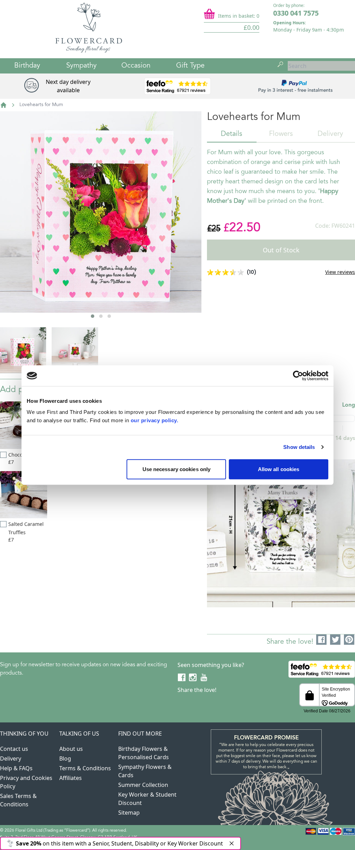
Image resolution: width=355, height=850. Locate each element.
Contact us (14, 749)
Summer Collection (143, 785)
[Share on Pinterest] (349, 639)
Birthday (27, 65)
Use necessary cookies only (176, 469)
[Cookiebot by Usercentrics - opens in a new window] (298, 376)
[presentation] (18, 235)
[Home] (3, 105)
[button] (92, 316)
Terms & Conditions (85, 768)
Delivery (330, 134)
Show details (299, 447)
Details (231, 134)
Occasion (135, 65)
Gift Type (190, 65)
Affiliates (70, 778)
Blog (65, 758)
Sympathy (81, 65)
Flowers (281, 134)
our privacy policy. (155, 420)
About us (71, 749)
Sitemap (129, 812)
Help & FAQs (16, 768)
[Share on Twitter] (335, 639)
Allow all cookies (279, 469)
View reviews (340, 272)
